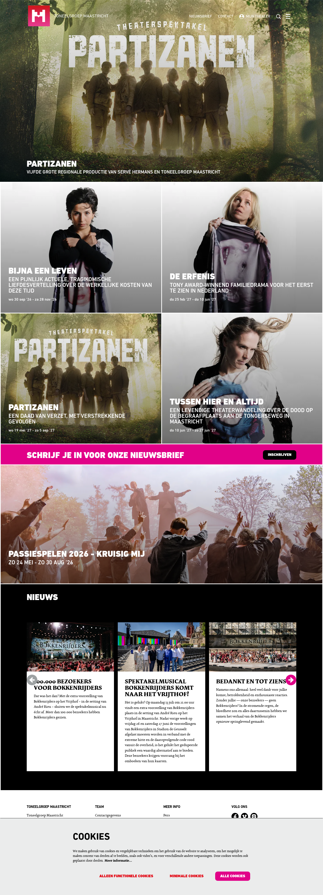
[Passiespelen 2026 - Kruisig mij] (161, 524)
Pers (166, 815)
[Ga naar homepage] (83, 16)
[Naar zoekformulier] (278, 16)
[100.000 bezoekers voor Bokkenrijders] (70, 647)
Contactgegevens (108, 815)
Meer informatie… (118, 861)
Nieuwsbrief (200, 16)
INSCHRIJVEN (279, 455)
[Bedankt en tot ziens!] (252, 647)
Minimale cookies (187, 876)
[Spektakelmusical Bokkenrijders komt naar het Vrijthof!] (161, 647)
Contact (225, 16)
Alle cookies (232, 876)
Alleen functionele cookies (126, 876)
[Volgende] (291, 680)
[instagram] (254, 816)
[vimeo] (244, 816)
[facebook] (235, 816)
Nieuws (42, 598)
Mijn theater (258, 16)
